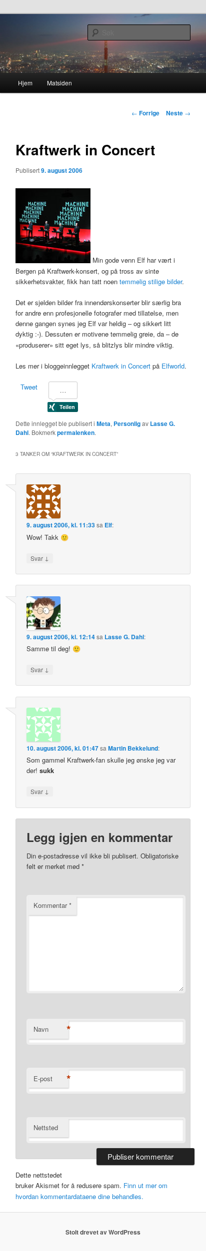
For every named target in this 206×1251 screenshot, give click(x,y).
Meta (103, 423)
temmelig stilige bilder (151, 281)
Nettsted (46, 1127)
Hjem (25, 82)
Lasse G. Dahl (124, 636)
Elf (108, 524)
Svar (39, 557)
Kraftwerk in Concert (121, 366)
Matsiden (59, 82)
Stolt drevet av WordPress (103, 1232)
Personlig (127, 423)
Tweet (29, 387)
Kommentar (53, 905)
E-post (51, 1079)
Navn (51, 1029)
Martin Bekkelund (133, 748)
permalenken (75, 432)
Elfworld (173, 366)
